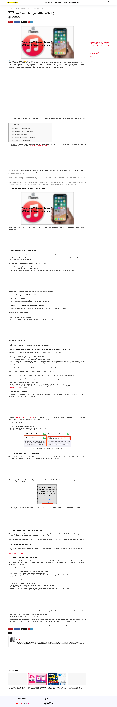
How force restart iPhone (15, 553)
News (78, 2)
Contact (47, 699)
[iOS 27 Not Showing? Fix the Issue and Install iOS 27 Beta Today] (17, 674)
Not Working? (58, 2)
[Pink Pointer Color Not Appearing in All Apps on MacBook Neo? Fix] (37, 674)
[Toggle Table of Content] (49, 125)
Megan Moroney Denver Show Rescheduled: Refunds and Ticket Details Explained (99, 43)
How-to (65, 2)
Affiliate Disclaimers (49, 703)
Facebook (56, 644)
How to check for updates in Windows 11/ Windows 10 (23, 130)
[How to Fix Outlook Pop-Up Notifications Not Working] (77, 674)
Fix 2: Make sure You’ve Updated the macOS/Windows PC (23, 131)
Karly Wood (15, 16)
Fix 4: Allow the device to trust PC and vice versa (21, 136)
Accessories (72, 2)
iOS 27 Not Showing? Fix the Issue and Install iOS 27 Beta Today (17, 688)
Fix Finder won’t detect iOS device (38, 145)
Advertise (47, 704)
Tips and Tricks (49, 2)
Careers (47, 701)
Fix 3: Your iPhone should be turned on (19, 134)
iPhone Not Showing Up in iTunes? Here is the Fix (22, 127)
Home (10, 8)
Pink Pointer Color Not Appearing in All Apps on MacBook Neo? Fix (37, 688)
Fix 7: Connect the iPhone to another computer (21, 140)
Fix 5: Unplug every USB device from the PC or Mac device (23, 137)
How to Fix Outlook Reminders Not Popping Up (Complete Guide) (57, 688)
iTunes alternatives (36, 625)
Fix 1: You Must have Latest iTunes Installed (21, 128)
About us (47, 698)
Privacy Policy (48, 702)
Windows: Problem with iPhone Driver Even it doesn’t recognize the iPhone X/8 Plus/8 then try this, (31, 133)
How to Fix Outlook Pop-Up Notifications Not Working (75, 688)
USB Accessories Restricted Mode (24, 417)
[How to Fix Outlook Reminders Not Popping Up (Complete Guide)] (57, 674)
